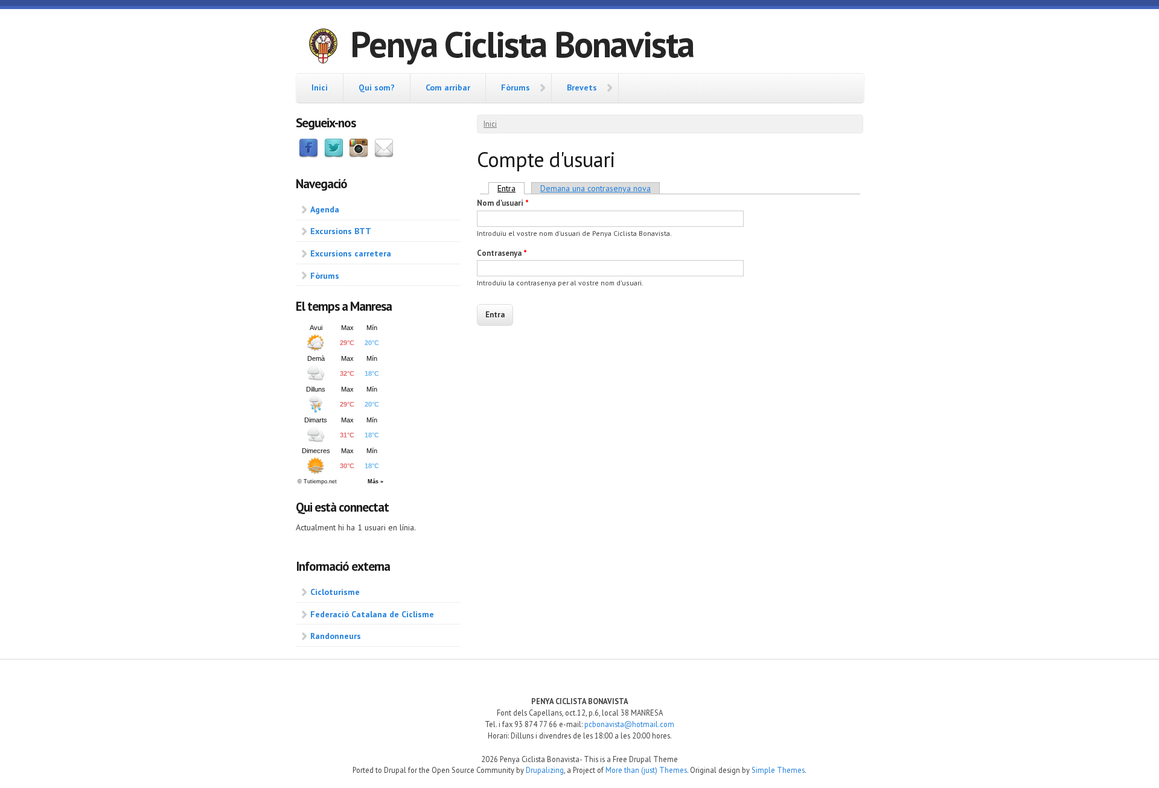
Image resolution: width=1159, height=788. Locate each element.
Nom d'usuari (503, 203)
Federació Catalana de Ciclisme (372, 614)
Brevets (582, 87)
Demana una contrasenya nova (595, 188)
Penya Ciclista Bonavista (522, 44)
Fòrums (515, 87)
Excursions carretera (350, 253)
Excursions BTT (340, 231)
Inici (319, 87)
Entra (511, 188)
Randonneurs (335, 636)
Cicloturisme (335, 591)
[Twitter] (333, 155)
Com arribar (448, 87)
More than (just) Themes (646, 770)
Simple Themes (778, 770)
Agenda (324, 209)
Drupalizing (545, 770)
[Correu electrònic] (384, 155)
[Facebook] (308, 155)
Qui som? (377, 87)
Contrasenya (502, 253)
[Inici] (323, 48)
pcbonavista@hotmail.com (629, 724)
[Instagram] (358, 155)
